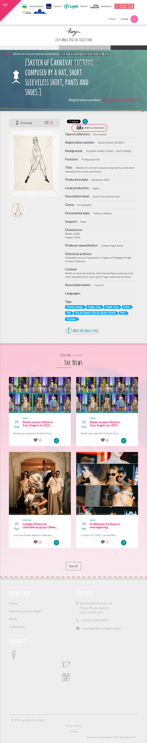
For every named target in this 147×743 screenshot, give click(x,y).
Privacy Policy (74, 725)
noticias (27, 520)
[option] (34, 163)
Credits (73, 731)
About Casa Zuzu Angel (25, 611)
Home (6, 53)
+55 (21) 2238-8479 (94, 620)
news (25, 418)
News (13, 619)
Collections (17, 627)
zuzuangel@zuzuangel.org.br (101, 628)
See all (73, 566)
